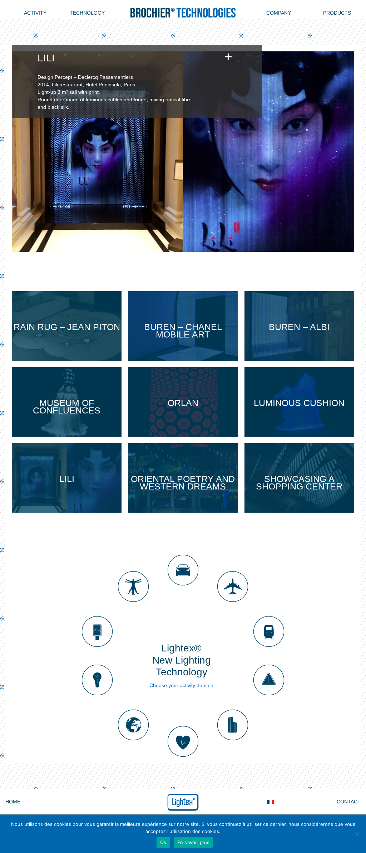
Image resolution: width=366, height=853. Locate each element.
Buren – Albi (299, 327)
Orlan (183, 403)
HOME (12, 801)
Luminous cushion (299, 403)
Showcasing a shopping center (299, 482)
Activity (35, 13)
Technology (87, 13)
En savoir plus (193, 842)
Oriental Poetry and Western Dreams (183, 482)
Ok (163, 842)
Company (278, 13)
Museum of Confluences (66, 406)
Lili (66, 479)
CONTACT (349, 801)
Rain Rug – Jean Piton (67, 327)
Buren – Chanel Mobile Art (183, 330)
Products (337, 13)
